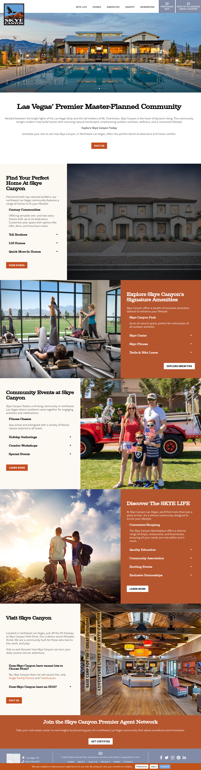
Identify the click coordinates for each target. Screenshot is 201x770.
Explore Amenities (179, 366)
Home (71, 762)
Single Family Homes (21, 678)
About (81, 762)
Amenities (113, 6)
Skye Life (81, 6)
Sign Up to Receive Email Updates (188, 7)
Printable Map (167, 7)
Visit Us (99, 145)
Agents (129, 6)
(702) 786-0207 (32, 761)
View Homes (17, 265)
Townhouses (48, 678)
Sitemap (128, 762)
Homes (97, 6)
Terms (116, 762)
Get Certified (100, 741)
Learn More (22, 87)
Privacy (105, 762)
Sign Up (93, 762)
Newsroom (147, 6)
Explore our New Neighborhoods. (63, 76)
